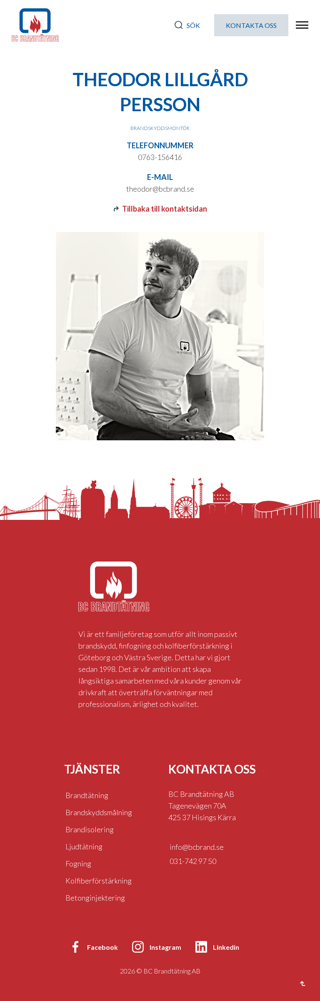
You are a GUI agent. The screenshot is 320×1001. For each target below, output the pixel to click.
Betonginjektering (95, 897)
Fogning (78, 863)
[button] (302, 25)
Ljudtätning (83, 846)
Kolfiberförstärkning (98, 880)
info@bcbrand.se (197, 846)
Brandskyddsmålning (98, 812)
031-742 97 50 (193, 861)
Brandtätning (86, 795)
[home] (35, 25)
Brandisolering (89, 829)
